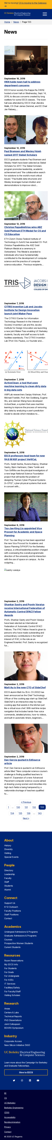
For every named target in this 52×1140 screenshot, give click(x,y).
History (7, 845)
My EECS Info (11, 964)
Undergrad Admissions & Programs (21, 931)
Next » (27, 818)
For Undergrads (11, 976)
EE (5, 1093)
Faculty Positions (12, 910)
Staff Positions (11, 914)
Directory (8, 870)
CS (5, 1098)
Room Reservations (13, 960)
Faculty (7, 878)
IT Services (9, 983)
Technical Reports (13, 1016)
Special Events (11, 857)
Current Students (12, 947)
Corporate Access (13, 1041)
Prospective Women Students (18, 943)
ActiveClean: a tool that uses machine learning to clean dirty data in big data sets (25, 386)
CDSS (6, 1112)
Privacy (7, 1127)
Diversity (8, 849)
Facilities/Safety (12, 987)
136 (28, 813)
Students (8, 885)
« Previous (27, 802)
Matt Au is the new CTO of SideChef (25, 687)
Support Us (9, 903)
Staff (6, 882)
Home (7, 22)
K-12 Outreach (11, 907)
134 (12, 813)
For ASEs (8, 979)
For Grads (9, 972)
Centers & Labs (11, 1012)
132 (34, 807)
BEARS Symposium (13, 1028)
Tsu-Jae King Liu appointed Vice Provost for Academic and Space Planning (23, 532)
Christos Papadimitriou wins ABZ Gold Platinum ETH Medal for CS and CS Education (25, 231)
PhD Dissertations (13, 1020)
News (16, 22)
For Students (10, 968)
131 (26, 807)
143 (40, 813)
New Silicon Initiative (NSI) (17, 1045)
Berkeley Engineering (13, 1108)
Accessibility (9, 1117)
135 (20, 813)
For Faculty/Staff (12, 991)
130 (18, 807)
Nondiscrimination (12, 1122)
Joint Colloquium (12, 1024)
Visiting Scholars (12, 995)
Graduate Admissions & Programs (20, 935)
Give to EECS (26, 1072)
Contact (8, 918)
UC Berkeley (9, 1103)
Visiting (7, 853)
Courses (8, 939)
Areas (7, 1008)
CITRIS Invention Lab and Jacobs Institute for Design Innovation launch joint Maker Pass (23, 310)
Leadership (9, 874)
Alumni (7, 889)
